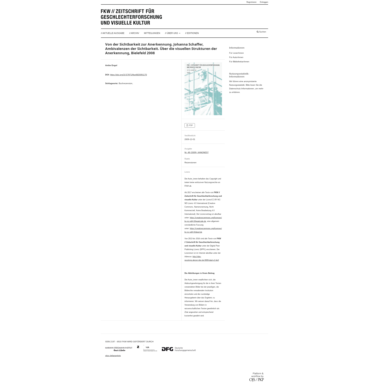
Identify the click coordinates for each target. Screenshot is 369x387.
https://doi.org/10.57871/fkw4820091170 (128, 75)
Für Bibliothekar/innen (239, 61)
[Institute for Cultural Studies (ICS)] (149, 351)
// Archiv (134, 33)
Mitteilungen (152, 33)
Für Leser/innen (236, 53)
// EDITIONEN (192, 33)
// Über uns (172, 33)
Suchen (262, 32)
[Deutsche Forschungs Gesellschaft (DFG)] (181, 351)
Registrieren (251, 2)
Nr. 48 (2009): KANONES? (196, 152)
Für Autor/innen (236, 57)
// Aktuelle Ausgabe (112, 33)
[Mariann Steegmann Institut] (121, 351)
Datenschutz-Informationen (241, 88)
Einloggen (264, 2)
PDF (191, 125)
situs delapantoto (113, 355)
